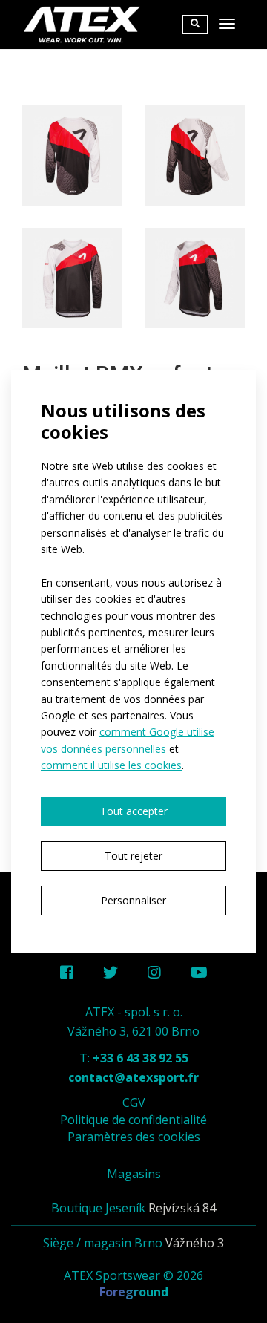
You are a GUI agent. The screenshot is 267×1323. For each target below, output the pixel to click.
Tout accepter (134, 811)
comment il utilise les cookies (111, 765)
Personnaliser (133, 900)
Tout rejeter (133, 856)
